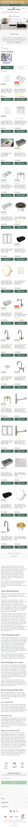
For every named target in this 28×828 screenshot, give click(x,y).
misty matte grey (17, 643)
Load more (14, 556)
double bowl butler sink (18, 745)
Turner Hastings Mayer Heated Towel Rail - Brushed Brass (20, 282)
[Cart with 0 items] (26, 8)
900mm (2, 649)
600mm (22, 647)
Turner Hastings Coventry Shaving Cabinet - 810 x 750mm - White (7, 250)
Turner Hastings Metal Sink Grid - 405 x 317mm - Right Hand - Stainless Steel (7, 90)
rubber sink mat (14, 681)
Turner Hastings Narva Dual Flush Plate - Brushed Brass (6, 154)
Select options (21, 99)
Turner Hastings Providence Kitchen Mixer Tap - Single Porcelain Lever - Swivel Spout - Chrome (20, 314)
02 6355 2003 (24, 5)
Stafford (8, 608)
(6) (21, 477)
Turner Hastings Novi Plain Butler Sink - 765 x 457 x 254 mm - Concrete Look (20, 154)
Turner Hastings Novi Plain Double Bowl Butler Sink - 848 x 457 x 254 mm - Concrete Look (7, 474)
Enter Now (22, 2)
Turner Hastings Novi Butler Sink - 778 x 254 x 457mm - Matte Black (20, 250)
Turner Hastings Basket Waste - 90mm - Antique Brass (20, 218)
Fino (13, 620)
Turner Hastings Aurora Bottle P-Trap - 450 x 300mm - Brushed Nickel (20, 410)
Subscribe (14, 782)
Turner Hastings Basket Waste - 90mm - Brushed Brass (20, 538)
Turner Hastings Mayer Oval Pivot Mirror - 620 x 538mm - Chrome (20, 506)
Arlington (10, 605)
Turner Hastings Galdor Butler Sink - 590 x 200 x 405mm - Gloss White (20, 90)
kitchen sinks (22, 676)
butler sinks (7, 677)
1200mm (9, 649)
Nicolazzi (14, 611)
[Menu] (2, 8)
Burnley (8, 640)
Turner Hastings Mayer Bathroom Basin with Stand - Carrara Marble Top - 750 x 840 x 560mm (7, 410)
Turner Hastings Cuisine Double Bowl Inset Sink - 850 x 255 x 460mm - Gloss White (7, 218)
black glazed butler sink (7, 719)
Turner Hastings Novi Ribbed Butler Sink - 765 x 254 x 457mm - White (7, 314)
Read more (18, 42)
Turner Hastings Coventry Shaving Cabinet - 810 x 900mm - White (7, 442)
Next (1, 16)
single (7, 647)
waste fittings (5, 675)
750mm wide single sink (20, 740)
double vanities (14, 647)
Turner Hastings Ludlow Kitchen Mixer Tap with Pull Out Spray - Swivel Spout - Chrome (7, 538)
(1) (21, 222)
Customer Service (5, 5)
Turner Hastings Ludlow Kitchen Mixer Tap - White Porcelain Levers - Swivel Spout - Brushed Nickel (20, 346)
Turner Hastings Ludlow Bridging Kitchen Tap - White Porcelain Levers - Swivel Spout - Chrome (20, 378)
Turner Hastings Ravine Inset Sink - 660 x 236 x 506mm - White (6, 378)
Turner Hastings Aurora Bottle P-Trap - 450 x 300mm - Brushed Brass (20, 442)
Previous (26, 16)
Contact (8, 755)
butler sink (11, 692)
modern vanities (11, 658)
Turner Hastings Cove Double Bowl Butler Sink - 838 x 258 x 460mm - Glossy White (7, 186)
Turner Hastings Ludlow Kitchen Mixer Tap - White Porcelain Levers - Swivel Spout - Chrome (7, 346)
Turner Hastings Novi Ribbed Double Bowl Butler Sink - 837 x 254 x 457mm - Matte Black (6, 506)
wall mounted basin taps (12, 622)
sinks (19, 576)
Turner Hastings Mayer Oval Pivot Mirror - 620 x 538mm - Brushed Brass (6, 282)
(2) (21, 94)
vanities (9, 576)
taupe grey (7, 644)
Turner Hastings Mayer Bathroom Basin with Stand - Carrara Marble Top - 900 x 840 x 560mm (20, 186)
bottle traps (8, 672)
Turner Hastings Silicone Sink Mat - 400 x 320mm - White (20, 474)
